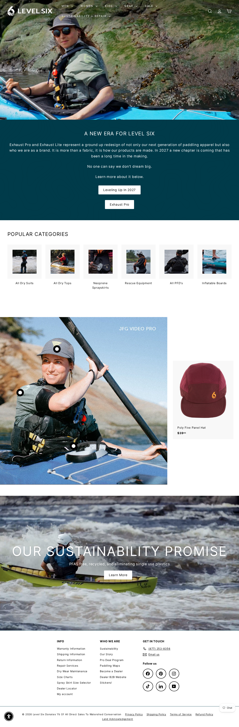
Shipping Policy (156, 714)
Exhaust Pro (119, 204)
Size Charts (64, 677)
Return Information (69, 660)
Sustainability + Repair (85, 16)
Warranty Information (71, 648)
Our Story (106, 654)
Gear (130, 5)
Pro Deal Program (112, 660)
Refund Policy (204, 714)
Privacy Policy (134, 714)
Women (87, 5)
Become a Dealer (111, 671)
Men (66, 5)
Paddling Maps (110, 665)
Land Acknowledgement (117, 718)
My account (65, 694)
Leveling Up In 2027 (119, 190)
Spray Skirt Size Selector (74, 682)
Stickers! (106, 682)
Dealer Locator (67, 688)
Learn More (118, 575)
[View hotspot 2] (20, 392)
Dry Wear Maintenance (72, 671)
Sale (150, 5)
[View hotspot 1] (57, 349)
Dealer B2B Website (113, 677)
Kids (109, 5)
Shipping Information (71, 654)
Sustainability (109, 648)
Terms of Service (181, 714)
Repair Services (67, 665)
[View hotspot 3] (73, 446)
